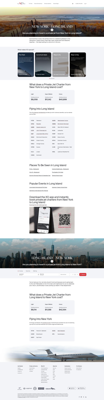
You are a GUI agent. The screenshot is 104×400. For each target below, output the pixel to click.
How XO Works (32, 368)
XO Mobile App (20, 369)
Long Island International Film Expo (38, 187)
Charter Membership (38, 3)
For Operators (78, 369)
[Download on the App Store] (72, 388)
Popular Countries (68, 368)
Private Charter (43, 372)
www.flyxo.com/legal (22, 397)
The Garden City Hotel (57, 172)
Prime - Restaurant (34, 169)
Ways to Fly (31, 369)
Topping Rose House (57, 175)
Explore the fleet (23, 74)
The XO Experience (44, 368)
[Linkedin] (85, 397)
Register (19, 368)
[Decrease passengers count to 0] (71, 274)
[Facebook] (79, 397)
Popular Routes (67, 371)
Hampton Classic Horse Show (59, 187)
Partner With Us (79, 368)
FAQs (54, 374)
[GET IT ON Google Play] (81, 388)
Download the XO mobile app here (38, 205)
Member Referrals (44, 382)
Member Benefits (47, 3)
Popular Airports (67, 372)
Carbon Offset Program (45, 379)
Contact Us (20, 371)
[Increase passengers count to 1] (77, 274)
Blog (53, 372)
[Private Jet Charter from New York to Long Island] (52, 30)
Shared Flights (56, 3)
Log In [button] (85, 3)
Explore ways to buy (76, 74)
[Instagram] (81, 397)
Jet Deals (31, 371)
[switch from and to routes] (38, 274)
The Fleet (30, 3)
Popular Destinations (68, 369)
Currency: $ (20, 373)
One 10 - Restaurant (34, 172)
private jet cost (46, 322)
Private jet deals (40, 74)
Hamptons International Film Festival (38, 190)
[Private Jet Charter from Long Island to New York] (52, 261)
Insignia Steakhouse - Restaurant (60, 169)
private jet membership (39, 112)
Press (54, 371)
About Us (54, 368)
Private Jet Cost (44, 374)
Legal (54, 379)
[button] (23, 366)
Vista (54, 377)
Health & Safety (44, 377)
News (54, 369)
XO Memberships (44, 369)
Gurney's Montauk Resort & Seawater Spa (39, 175)
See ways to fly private (59, 74)
